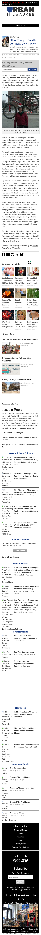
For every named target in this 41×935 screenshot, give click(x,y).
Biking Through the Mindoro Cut (16, 379)
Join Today (20, 550)
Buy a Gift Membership (10, 557)
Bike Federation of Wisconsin (26, 55)
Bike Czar (14, 404)
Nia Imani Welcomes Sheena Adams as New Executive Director (25, 730)
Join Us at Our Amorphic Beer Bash (13, 2)
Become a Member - (32, 2)
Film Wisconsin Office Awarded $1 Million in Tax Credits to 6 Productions (26, 492)
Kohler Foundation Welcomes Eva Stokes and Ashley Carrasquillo (25, 714)
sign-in (26, 437)
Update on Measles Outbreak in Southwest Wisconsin (26, 587)
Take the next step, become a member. (20, 887)
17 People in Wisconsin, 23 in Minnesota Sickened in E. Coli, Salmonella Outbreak (26, 459)
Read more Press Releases (12, 629)
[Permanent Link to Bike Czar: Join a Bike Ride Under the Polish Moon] (11, 348)
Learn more (31, 428)
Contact (20, 840)
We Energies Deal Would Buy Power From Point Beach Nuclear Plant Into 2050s (25, 508)
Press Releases (20, 563)
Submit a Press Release (20, 847)
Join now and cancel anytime (13, 432)
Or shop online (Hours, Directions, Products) (20, 931)
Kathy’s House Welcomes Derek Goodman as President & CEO (26, 745)
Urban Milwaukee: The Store (20, 897)
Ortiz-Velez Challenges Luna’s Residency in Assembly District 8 (26, 476)
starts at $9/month (19, 428)
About (20, 833)
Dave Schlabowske (10, 55)
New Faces (20, 707)
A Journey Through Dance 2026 (22, 788)
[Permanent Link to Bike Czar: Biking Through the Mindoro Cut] (11, 388)
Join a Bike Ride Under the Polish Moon (20, 339)
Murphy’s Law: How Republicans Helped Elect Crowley (24, 663)
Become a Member (21, 539)
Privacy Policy (21, 844)
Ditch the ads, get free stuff (20, 889)
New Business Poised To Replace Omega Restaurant (24, 637)
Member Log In (7, 5)
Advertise (20, 837)
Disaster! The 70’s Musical (20, 777)
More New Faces (8, 761)
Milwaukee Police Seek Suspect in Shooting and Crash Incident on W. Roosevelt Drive (26, 569)
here (16, 241)
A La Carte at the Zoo (18, 768)
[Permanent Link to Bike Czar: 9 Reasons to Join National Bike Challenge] (11, 369)
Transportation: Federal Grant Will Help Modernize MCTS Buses (25, 524)
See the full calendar (9, 820)
